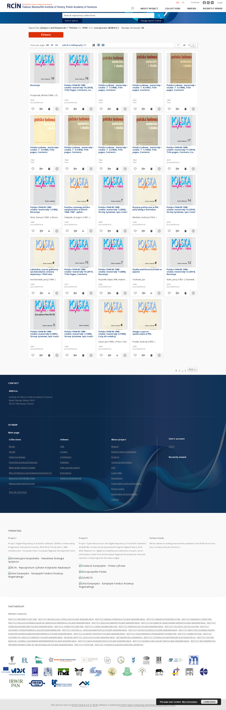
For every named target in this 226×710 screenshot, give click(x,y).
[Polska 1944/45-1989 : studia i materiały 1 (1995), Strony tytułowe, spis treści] (79, 315)
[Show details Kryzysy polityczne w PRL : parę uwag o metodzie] (159, 231)
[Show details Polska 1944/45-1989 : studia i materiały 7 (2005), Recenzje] (125, 293)
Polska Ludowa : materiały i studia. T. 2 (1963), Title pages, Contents (112, 149)
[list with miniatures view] (98, 45)
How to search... (72, 20)
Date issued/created (69, 467)
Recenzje (35, 85)
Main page (13, 432)
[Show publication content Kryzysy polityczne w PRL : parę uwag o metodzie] (151, 231)
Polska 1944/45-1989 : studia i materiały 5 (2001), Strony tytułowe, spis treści (44, 334)
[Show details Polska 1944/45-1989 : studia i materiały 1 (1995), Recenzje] (56, 231)
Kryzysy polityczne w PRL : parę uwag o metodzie (146, 208)
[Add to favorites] (33, 109)
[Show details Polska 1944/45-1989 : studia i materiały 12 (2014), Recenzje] (193, 293)
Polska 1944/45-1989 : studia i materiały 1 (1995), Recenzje (44, 209)
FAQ (113, 467)
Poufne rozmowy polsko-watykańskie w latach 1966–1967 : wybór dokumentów (77, 209)
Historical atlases (17, 457)
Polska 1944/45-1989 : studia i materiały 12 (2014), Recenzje (181, 271)
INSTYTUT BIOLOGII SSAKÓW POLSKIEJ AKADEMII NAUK (116, 623)
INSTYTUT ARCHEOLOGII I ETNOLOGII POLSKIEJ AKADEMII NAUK (66, 619)
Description (65, 473)
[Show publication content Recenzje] (49, 109)
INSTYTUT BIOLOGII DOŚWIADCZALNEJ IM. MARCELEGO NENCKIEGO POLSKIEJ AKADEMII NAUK (49, 623)
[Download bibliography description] (41, 109)
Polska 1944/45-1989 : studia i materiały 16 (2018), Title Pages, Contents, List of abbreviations (78, 87)
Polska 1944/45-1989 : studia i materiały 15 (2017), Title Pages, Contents (78, 271)
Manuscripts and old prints (22, 483)
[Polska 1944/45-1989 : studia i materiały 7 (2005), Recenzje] (113, 253)
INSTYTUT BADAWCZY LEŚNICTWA (197, 619)
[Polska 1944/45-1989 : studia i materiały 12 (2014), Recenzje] (181, 253)
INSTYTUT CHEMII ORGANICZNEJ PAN (101, 626)
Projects (115, 457)
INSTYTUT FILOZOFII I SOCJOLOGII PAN (182, 626)
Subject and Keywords (70, 478)
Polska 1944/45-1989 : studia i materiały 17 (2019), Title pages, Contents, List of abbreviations (181, 149)
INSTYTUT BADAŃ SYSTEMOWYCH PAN (163, 619)
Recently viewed (213, 8)
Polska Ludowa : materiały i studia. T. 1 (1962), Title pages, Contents (147, 149)
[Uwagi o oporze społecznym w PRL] (147, 315)
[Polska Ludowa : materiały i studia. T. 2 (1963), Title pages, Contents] (113, 131)
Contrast (195, 2)
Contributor (65, 457)
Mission (115, 446)
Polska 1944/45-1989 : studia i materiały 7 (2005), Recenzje (112, 271)
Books (12, 446)
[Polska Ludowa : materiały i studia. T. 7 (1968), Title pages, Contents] (113, 69)
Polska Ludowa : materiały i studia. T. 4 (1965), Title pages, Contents (44, 149)
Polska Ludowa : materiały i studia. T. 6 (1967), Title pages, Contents (147, 87)
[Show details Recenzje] (57, 109)
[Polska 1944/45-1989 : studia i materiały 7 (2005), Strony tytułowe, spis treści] (113, 191)
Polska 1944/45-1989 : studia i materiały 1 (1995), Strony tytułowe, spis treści (78, 334)
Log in (172, 446)
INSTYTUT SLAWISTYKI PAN (190, 633)
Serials (12, 451)
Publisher (64, 462)
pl (183, 2)
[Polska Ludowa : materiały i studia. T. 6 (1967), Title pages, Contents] (147, 69)
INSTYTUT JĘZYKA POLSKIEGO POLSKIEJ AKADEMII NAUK (153, 630)
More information (189, 702)
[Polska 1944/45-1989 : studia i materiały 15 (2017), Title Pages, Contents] (79, 253)
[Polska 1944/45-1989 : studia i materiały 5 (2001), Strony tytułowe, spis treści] (44, 315)
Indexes (191, 8)
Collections (172, 8)
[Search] (159, 15)
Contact (115, 499)
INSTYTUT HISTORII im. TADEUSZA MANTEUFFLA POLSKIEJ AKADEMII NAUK (94, 630)
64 (56, 45)
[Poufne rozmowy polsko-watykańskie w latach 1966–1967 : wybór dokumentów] (79, 191)
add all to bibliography (72, 45)
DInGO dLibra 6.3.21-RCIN (85, 705)
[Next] (193, 45)
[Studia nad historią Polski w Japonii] (147, 253)
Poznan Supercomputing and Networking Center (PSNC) (147, 705)
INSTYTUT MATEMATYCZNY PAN (22, 619)
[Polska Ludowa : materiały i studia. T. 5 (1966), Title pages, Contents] (181, 69)
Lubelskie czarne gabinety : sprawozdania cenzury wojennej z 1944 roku (44, 271)
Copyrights (116, 473)
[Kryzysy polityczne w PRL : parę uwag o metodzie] (147, 191)
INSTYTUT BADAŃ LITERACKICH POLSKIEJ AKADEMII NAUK (120, 619)
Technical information (121, 462)
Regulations (116, 478)
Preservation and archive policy (126, 483)
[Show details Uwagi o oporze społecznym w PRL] (159, 355)
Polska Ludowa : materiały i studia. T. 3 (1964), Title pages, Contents (78, 149)
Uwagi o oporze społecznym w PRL (142, 332)
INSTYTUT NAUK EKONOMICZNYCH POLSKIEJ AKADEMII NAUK (105, 641)
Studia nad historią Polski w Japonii (147, 270)
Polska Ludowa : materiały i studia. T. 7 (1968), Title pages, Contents (112, 87)
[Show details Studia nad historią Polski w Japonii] (159, 293)
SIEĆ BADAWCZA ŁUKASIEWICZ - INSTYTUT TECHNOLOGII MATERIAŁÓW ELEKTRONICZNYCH (156, 637)
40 (52, 45)
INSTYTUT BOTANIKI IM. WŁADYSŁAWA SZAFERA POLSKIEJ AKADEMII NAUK (173, 623)
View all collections (18, 492)
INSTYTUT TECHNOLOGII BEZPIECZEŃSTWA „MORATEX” (119, 644)
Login (220, 2)
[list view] (103, 45)
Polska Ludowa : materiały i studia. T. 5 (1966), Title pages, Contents (181, 87)
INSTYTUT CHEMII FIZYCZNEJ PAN (69, 626)
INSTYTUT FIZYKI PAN (84, 644)
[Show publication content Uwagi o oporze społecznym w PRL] (151, 355)
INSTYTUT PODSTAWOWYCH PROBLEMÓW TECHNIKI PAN (151, 633)
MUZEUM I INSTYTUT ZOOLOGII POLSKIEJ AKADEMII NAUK (89, 637)
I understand (209, 701)
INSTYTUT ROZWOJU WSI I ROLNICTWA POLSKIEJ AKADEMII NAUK (161, 641)
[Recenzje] (44, 69)
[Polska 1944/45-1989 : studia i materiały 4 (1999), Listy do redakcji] (113, 315)
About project (149, 8)
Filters (46, 35)
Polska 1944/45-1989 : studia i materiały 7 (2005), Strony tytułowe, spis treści (112, 209)
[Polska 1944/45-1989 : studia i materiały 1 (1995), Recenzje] (44, 191)
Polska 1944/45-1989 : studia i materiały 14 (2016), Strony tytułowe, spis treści (181, 209)
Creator (64, 451)
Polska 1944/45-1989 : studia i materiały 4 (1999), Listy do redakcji (112, 334)
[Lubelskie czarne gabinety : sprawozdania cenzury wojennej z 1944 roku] (44, 253)
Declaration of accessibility (124, 494)
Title (62, 446)
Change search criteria (151, 20)
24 (47, 45)
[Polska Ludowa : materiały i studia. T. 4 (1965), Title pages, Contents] (44, 131)
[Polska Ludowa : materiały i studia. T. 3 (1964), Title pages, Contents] (79, 131)
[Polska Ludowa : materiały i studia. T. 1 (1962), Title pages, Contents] (147, 131)
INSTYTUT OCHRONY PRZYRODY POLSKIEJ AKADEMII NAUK (99, 633)
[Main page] (132, 8)
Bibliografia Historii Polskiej (22, 467)
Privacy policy (117, 488)
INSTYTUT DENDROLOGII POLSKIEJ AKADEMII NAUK (141, 626)
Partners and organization (123, 451)
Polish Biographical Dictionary (23, 462)
